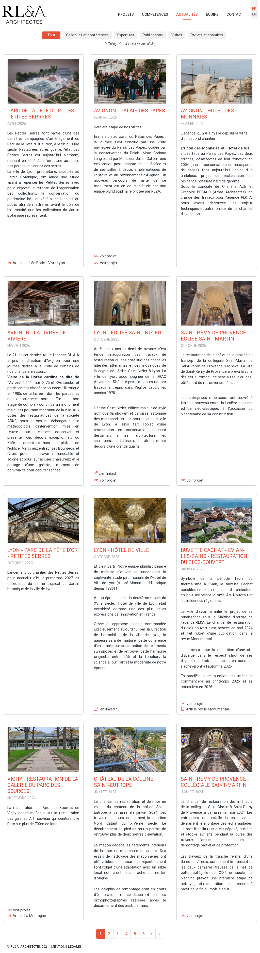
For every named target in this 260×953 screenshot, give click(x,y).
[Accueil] (24, 14)
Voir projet (108, 263)
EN (254, 14)
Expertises (125, 35)
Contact (234, 14)
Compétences (155, 14)
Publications (153, 35)
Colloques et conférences (87, 35)
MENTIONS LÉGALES (66, 946)
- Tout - (51, 35)
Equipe (212, 14)
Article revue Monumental (207, 709)
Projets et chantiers (207, 35)
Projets (126, 14)
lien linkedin (108, 709)
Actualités (187, 14)
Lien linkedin (109, 473)
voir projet (108, 256)
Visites (176, 35)
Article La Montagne (29, 916)
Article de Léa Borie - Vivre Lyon (39, 263)
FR (254, 9)
